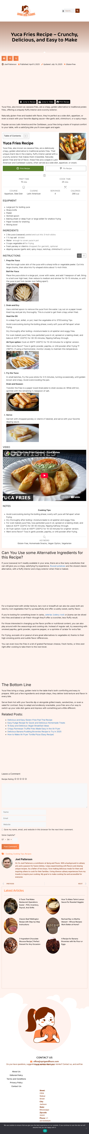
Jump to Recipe (28, 102)
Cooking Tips (18, 854)
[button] (63, 11)
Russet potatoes (57, 566)
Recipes (28, 854)
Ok (45, 1131)
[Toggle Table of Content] (24, 136)
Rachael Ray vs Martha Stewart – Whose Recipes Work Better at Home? (71, 922)
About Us (16, 1071)
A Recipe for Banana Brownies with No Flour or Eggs (72, 941)
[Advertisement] (44, 84)
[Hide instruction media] (84, 256)
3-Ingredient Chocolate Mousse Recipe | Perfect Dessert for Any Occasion (29, 941)
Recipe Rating (8, 779)
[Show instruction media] (79, 256)
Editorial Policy (16, 1075)
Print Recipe (64, 102)
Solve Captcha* (8, 835)
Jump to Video (47, 102)
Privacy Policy (16, 1083)
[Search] (77, 11)
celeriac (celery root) (54, 615)
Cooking (9, 854)
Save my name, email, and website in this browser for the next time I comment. (38, 829)
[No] (86, 1128)
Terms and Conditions (16, 1079)
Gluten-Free (71, 64)
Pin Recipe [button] (67, 168)
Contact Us (16, 1086)
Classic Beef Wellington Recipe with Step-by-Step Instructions (29, 922)
